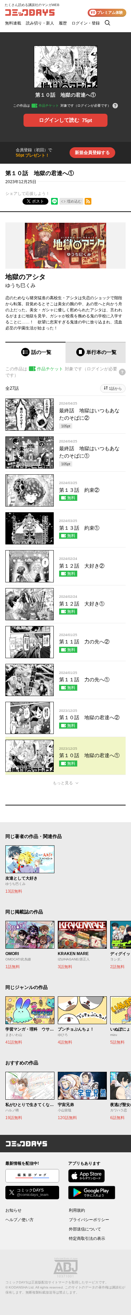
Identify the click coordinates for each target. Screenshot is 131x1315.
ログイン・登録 (86, 23)
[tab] (35, 352)
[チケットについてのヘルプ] (115, 106)
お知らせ (13, 1210)
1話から (115, 388)
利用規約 (77, 1210)
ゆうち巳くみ (20, 285)
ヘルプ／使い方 (19, 1219)
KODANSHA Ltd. (22, 1287)
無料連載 (13, 23)
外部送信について (85, 1229)
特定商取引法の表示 (87, 1238)
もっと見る (63, 783)
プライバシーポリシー (89, 1219)
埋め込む (74, 201)
